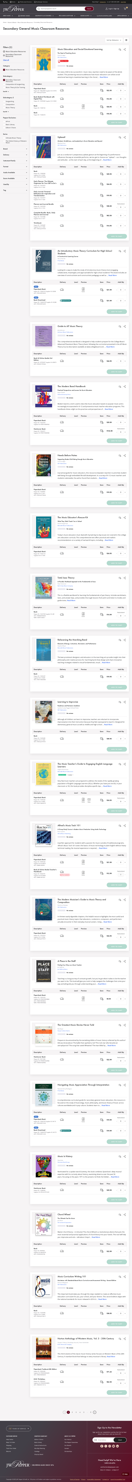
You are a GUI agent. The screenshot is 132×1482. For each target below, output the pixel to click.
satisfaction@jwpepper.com (109, 1467)
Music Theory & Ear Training (15, 87)
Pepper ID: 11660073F (40, 302)
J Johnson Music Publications (65, 332)
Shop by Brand (38, 1454)
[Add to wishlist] (120, 49)
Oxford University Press (64, 394)
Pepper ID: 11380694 (39, 1190)
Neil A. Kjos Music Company (65, 586)
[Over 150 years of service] (18, 1428)
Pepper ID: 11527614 (39, 935)
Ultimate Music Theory (13, 138)
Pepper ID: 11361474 (39, 997)
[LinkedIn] (117, 1446)
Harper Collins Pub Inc (64, 1031)
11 (90, 1412)
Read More (104, 77)
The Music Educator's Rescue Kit (73, 517)
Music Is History (65, 1156)
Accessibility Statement (94, 1479)
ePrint (8, 121)
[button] (8, 15)
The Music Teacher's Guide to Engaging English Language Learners (85, 765)
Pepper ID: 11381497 (39, 676)
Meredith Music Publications (65, 525)
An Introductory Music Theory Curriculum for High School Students (85, 252)
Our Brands (67, 1445)
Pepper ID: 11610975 (39, 185)
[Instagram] (109, 1446)
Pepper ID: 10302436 (39, 1371)
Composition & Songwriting (15, 84)
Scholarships (68, 1451)
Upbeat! (61, 137)
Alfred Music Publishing (64, 833)
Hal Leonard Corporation (64, 1222)
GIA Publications (62, 57)
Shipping (8, 1445)
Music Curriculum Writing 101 (72, 1276)
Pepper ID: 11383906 (39, 173)
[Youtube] (113, 1446)
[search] (38, 9)
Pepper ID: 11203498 (39, 1313)
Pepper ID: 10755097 (39, 362)
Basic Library (10, 124)
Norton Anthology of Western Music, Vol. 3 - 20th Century (86, 1338)
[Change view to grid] (126, 40)
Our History (67, 1439)
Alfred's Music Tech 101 (69, 825)
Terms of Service (75, 1479)
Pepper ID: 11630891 (39, 492)
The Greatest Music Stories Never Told (76, 1024)
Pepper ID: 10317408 (39, 1059)
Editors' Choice (11, 128)
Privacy (83, 1479)
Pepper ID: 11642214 (39, 291)
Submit (120, 1440)
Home (4, 22)
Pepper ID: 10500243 (39, 862)
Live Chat (123, 2)
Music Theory (10, 107)
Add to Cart (116, 122)
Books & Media (12, 22)
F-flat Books (61, 260)
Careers (66, 1448)
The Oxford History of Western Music (16, 141)
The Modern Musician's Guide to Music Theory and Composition (82, 901)
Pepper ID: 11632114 (39, 554)
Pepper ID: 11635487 (39, 225)
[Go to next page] (94, 1412)
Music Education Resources (25, 22)
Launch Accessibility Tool (117, 1479)
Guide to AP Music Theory (70, 326)
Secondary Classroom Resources (13, 80)
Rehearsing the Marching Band (72, 639)
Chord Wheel (64, 1214)
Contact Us (103, 2)
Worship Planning (39, 1448)
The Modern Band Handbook (72, 386)
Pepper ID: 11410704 (39, 614)
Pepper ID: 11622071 (39, 431)
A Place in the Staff (66, 961)
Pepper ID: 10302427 (39, 1381)
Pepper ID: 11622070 (39, 423)
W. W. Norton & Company (65, 1344)
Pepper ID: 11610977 (39, 198)
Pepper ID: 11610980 (39, 217)
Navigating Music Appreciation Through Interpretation (83, 1084)
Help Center (9, 1439)
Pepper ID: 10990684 (39, 101)
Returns (8, 1451)
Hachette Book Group (63, 1162)
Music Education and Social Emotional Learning (80, 49)
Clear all (6, 60)
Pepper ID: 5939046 (39, 1251)
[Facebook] (101, 1446)
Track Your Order (11, 1448)
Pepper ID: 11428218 (39, 115)
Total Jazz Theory (66, 577)
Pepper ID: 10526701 (39, 874)
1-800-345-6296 (109, 1463)
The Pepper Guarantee (71, 1442)
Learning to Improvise (68, 701)
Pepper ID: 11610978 (39, 206)
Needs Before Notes (67, 455)
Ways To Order (10, 1442)
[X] (105, 1446)
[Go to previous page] (64, 1412)
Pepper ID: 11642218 (39, 1121)
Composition (10, 104)
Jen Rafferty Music (63, 969)
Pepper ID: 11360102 (39, 108)
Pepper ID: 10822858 (39, 91)
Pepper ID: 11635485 (39, 738)
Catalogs (36, 1451)
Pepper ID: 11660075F (40, 1132)
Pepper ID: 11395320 (39, 800)
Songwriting (10, 101)
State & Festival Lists (40, 1445)
